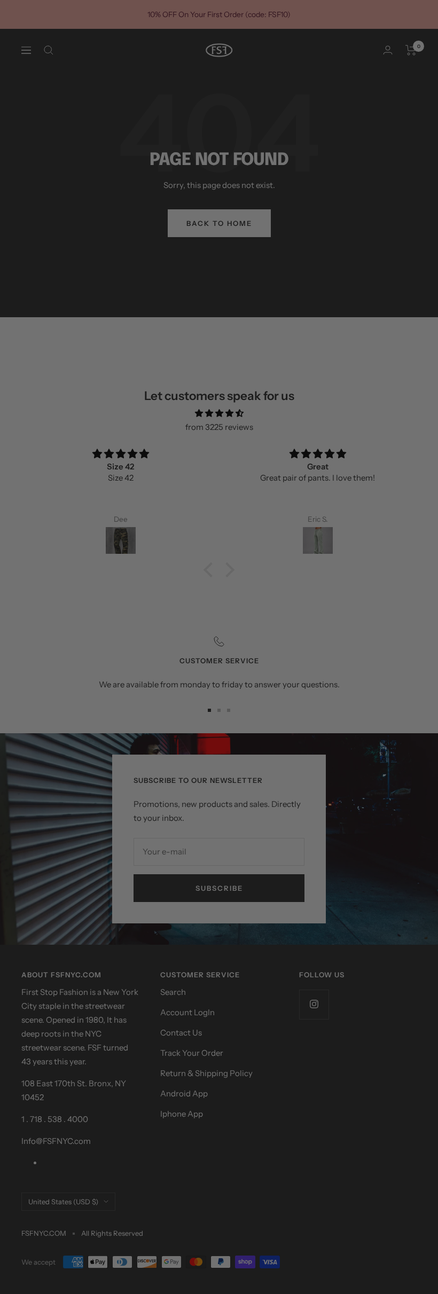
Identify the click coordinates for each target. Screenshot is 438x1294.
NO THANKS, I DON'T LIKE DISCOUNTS (296, 685)
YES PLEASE (296, 661)
